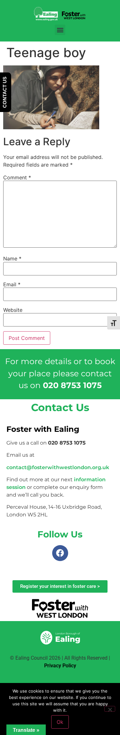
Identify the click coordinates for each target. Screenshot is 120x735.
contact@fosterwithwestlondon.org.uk (57, 467)
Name (12, 258)
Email (11, 284)
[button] (60, 30)
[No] (109, 709)
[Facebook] (60, 553)
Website (12, 309)
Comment (17, 177)
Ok (60, 722)
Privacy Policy (60, 666)
